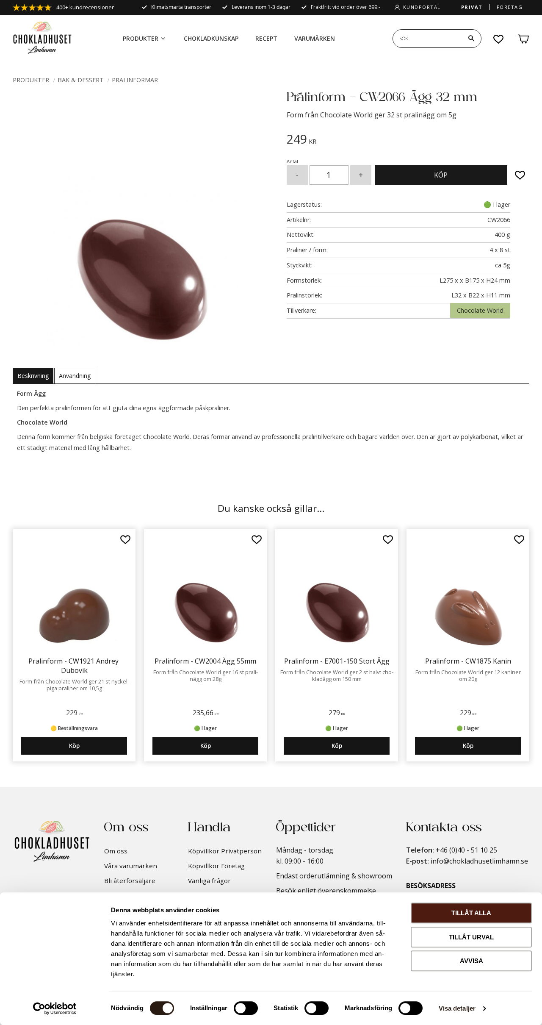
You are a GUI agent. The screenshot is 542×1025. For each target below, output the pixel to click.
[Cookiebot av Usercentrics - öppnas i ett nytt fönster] (55, 1008)
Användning (75, 376)
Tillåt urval (471, 937)
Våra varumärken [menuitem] (130, 865)
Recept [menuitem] (266, 38)
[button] (498, 39)
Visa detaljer (457, 1008)
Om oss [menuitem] (115, 851)
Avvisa (471, 960)
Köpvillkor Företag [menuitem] (216, 865)
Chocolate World (480, 310)
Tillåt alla (471, 913)
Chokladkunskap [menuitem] (211, 38)
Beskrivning (33, 376)
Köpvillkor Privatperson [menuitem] (225, 851)
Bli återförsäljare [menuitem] (129, 880)
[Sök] (471, 38)
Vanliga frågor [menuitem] (209, 880)
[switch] (246, 1008)
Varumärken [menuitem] (314, 38)
